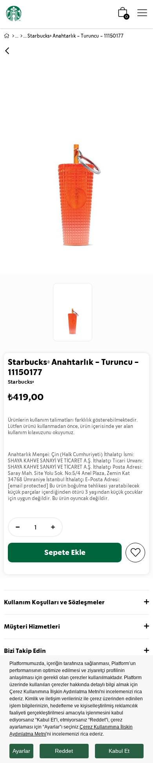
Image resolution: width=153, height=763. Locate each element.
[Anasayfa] (13, 36)
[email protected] (28, 486)
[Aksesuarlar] (21, 36)
